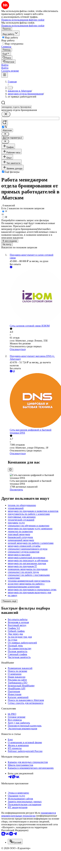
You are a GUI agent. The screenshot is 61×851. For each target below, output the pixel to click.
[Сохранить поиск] (4, 122)
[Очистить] (5, 114)
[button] (4, 65)
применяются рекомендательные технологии (28, 814)
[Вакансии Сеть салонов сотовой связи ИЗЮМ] (34, 296)
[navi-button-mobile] (4, 75)
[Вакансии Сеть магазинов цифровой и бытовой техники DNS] (34, 400)
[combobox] (16, 107)
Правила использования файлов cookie (22, 25)
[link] (6, 58)
